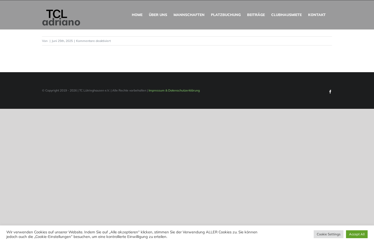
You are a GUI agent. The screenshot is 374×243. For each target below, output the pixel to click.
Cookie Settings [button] (328, 234)
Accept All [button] (357, 234)
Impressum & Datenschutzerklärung (174, 90)
